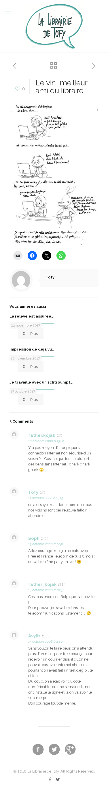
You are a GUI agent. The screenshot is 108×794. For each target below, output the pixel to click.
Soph (33, 538)
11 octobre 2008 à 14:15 (45, 498)
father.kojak (41, 435)
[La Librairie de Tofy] (54, 26)
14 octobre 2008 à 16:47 (46, 590)
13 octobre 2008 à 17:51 (45, 544)
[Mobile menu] (8, 14)
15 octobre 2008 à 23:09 (46, 641)
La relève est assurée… (32, 316)
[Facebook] (50, 779)
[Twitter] (58, 779)
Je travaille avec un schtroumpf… (41, 382)
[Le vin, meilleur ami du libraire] (54, 244)
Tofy (50, 277)
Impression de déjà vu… (32, 349)
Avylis (34, 636)
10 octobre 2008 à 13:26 (46, 441)
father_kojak (42, 584)
